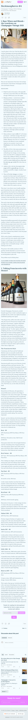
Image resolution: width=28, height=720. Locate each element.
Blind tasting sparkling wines (9, 670)
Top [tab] (2, 654)
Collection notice (23, 710)
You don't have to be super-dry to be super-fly (9, 662)
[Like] (2, 17)
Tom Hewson (7, 13)
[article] (14, 663)
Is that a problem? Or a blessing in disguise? (9, 684)
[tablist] (7, 637)
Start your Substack (10, 713)
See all (4, 691)
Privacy (13, 710)
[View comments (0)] (5, 17)
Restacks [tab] (10, 637)
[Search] (25, 654)
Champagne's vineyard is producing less (8, 680)
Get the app (20, 713)
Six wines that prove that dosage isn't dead (10, 659)
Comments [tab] (4, 637)
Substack (7, 717)
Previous (5, 628)
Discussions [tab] (11, 654)
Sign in (25, 2)
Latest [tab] (6, 654)
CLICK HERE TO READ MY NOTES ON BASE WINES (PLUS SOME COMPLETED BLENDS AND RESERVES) (13, 262)
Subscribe (20, 2)
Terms (16, 710)
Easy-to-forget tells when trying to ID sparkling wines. (9, 672)
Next (23, 628)
